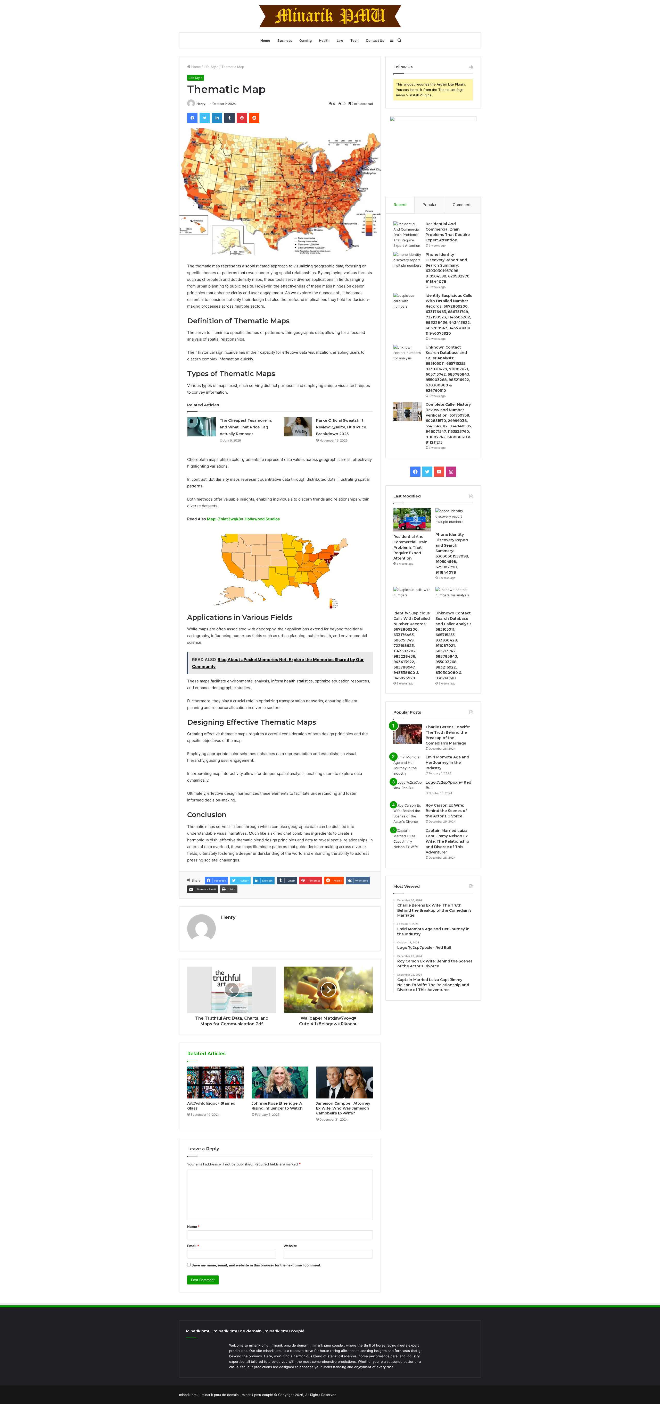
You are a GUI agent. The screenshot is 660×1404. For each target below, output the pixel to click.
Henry (200, 104)
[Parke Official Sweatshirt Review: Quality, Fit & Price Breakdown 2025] (298, 426)
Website (290, 1246)
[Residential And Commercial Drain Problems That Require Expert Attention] (407, 234)
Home (265, 40)
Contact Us (375, 40)
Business (284, 40)
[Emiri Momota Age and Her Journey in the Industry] (407, 765)
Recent (400, 204)
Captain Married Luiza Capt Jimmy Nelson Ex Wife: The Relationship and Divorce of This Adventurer (447, 841)
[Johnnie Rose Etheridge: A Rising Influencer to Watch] (280, 1082)
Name (193, 1226)
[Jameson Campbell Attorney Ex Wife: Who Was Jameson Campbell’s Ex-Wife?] (344, 1082)
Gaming (305, 40)
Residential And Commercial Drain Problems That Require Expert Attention (410, 547)
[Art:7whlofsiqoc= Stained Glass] (215, 1082)
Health (324, 40)
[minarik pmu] (330, 16)
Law (340, 40)
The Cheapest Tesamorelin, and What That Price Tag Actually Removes (246, 427)
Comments (463, 204)
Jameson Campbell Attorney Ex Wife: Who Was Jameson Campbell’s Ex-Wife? (343, 1108)
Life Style (211, 67)
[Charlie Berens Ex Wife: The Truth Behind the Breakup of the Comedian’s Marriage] (407, 734)
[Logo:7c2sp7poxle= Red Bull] (407, 789)
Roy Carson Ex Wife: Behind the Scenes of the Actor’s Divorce (446, 810)
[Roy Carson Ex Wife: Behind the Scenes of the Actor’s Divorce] (407, 813)
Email (193, 1246)
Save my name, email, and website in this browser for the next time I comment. (256, 1265)
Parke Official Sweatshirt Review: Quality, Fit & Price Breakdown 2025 (341, 427)
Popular (430, 204)
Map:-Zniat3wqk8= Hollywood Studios (243, 519)
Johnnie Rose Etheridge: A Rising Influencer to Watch (277, 1106)
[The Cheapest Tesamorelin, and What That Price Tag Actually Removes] (201, 426)
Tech (354, 40)
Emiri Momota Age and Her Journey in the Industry (447, 762)
